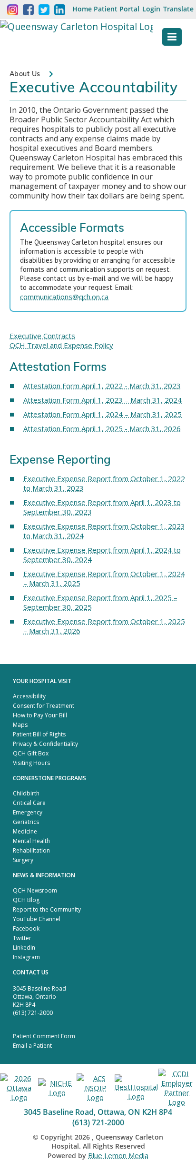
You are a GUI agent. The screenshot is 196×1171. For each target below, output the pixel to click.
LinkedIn (24, 947)
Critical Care (29, 803)
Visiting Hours (31, 763)
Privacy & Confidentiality (45, 744)
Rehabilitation (31, 850)
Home (82, 8)
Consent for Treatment (43, 706)
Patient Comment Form (44, 1036)
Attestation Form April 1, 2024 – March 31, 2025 (102, 414)
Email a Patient (32, 1046)
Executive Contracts (42, 335)
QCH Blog (26, 900)
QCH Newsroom (35, 890)
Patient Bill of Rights (39, 734)
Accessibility (29, 696)
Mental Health (31, 841)
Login (151, 8)
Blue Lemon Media (118, 1155)
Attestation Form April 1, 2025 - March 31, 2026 (102, 428)
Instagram (26, 957)
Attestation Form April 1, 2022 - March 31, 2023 (102, 385)
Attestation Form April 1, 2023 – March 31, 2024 (102, 400)
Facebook (26, 928)
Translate (178, 8)
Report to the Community (47, 909)
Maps (20, 725)
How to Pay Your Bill (40, 715)
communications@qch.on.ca (64, 296)
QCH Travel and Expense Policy (61, 345)
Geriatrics (26, 822)
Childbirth (26, 793)
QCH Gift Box (31, 753)
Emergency (27, 812)
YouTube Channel (36, 919)
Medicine (25, 831)
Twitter (22, 938)
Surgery (23, 860)
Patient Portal (116, 8)
